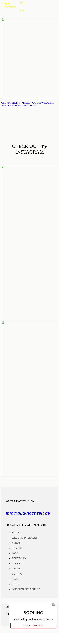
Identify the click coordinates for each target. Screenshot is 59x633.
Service (17, 563)
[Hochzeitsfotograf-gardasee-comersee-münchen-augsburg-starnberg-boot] (29, 475)
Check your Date (33, 625)
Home (15, 532)
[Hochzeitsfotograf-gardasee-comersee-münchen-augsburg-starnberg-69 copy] (29, 319)
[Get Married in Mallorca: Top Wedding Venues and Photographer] (29, 98)
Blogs (16, 584)
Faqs (15, 553)
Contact (18, 548)
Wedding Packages (25, 537)
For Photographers (26, 589)
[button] (5, 629)
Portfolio (19, 558)
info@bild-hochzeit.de (28, 513)
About (16, 543)
